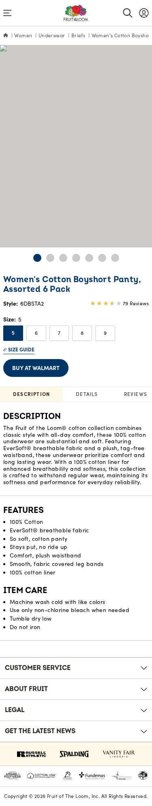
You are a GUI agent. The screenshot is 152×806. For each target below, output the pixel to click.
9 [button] (105, 333)
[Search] (128, 13)
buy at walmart (36, 368)
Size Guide (21, 350)
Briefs (78, 35)
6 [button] (36, 333)
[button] (37, 258)
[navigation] (144, 13)
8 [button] (82, 333)
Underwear (52, 35)
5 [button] (13, 333)
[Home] (5, 35)
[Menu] (7, 13)
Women (23, 35)
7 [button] (59, 333)
